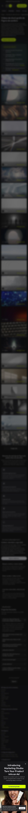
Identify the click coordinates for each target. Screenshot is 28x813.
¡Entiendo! (22, 808)
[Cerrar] (25, 764)
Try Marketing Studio (14, 786)
